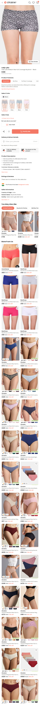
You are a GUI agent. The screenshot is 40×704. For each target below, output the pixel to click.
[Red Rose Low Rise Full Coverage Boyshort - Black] (29, 256)
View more (4, 172)
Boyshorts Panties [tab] (22, 208)
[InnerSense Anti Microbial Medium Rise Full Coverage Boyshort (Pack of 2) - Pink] (10, 256)
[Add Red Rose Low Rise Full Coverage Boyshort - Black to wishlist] (36, 246)
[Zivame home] (10, 2)
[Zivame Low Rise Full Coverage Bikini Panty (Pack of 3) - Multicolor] (29, 349)
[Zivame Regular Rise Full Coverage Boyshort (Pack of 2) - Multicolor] (9, 221)
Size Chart (12, 124)
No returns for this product (31, 150)
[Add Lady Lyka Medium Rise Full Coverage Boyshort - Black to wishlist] (9, 131)
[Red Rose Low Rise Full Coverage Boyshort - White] (29, 318)
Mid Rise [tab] (15, 81)
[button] (2, 2)
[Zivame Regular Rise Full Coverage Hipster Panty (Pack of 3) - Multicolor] (29, 411)
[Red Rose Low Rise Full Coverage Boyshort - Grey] (29, 287)
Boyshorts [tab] (6, 81)
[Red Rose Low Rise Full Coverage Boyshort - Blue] (10, 287)
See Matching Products (8, 89)
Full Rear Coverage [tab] (26, 81)
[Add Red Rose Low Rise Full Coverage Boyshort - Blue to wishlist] (17, 277)
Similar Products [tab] (7, 208)
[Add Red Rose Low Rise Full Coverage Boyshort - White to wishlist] (36, 308)
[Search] (29, 2)
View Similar (34, 61)
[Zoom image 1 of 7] (20, 34)
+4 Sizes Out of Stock (7, 118)
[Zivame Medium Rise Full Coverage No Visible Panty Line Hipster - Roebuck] (25, 221)
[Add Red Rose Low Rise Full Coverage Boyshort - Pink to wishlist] (17, 308)
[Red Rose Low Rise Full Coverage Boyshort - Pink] (10, 318)
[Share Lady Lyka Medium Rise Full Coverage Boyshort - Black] (3, 131)
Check (35, 141)
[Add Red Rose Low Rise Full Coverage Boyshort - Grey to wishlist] (36, 277)
